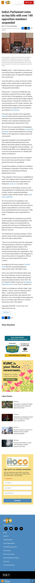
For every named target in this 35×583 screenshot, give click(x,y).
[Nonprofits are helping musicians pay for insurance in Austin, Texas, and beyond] (7, 417)
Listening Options (8, 539)
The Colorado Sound (8, 565)
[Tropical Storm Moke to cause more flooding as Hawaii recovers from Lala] (7, 443)
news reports (14, 110)
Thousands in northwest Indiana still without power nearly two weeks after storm (23, 406)
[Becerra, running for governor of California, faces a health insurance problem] (7, 430)
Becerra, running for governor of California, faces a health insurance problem (23, 431)
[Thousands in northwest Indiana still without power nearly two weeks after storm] (7, 404)
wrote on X (13, 184)
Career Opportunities (9, 543)
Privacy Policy (7, 550)
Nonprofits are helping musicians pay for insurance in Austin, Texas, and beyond (23, 418)
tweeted (4, 116)
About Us (5, 536)
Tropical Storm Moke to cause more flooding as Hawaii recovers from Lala (22, 444)
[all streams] (32, 581)
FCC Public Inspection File (10, 547)
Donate (29, 2)
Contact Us (6, 561)
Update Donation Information (11, 557)
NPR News (6, 312)
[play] (3, 581)
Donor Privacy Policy (8, 554)
